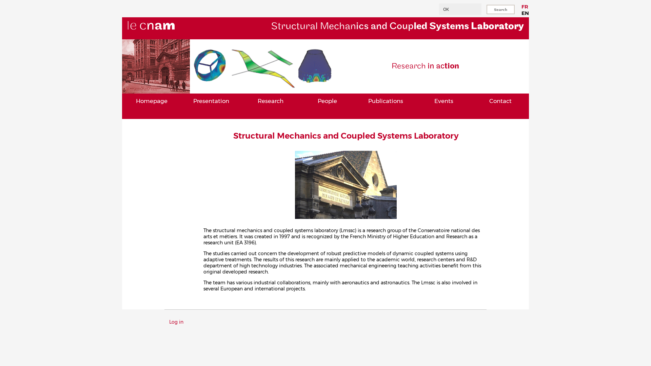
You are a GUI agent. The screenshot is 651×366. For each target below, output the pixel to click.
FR (524, 6)
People (327, 101)
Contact (500, 101)
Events (443, 101)
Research (270, 101)
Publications (385, 101)
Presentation (211, 101)
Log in (176, 322)
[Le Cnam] (162, 36)
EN (525, 13)
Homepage (151, 101)
